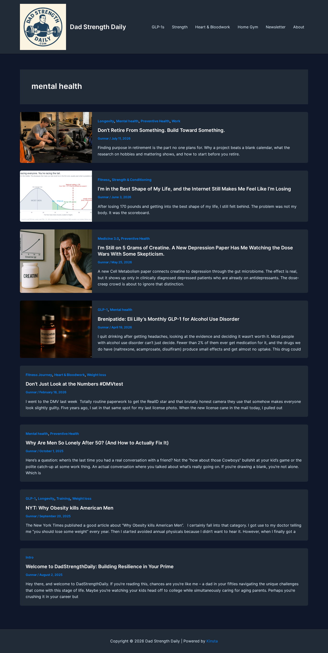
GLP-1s (158, 27)
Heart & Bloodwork (212, 27)
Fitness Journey (39, 375)
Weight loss (96, 375)
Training (63, 498)
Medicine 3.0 (108, 238)
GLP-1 (103, 310)
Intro (30, 557)
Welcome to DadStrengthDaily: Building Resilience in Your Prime (100, 566)
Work (176, 121)
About (298, 27)
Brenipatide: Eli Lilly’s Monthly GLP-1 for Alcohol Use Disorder (168, 319)
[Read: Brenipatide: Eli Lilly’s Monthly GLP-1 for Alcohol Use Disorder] (56, 328)
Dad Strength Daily (98, 27)
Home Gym (248, 27)
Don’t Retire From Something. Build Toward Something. (161, 130)
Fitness (104, 180)
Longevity (106, 121)
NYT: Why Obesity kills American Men (69, 508)
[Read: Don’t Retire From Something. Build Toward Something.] (56, 137)
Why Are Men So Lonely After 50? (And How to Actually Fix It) (97, 443)
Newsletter (275, 27)
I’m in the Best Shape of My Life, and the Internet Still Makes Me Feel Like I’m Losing (194, 189)
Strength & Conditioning (132, 180)
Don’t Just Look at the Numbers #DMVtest (74, 384)
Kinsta (212, 641)
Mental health (127, 121)
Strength (180, 27)
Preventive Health (155, 121)
